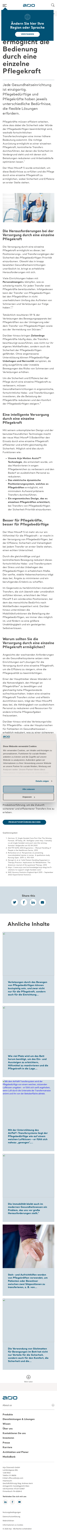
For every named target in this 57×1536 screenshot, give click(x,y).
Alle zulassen (28, 789)
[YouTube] (19, 1502)
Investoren (8, 1438)
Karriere (7, 1448)
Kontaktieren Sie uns (14, 1433)
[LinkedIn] (5, 1502)
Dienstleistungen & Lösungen (19, 1419)
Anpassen (27, 797)
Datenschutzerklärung (11, 1516)
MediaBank (9, 1457)
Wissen (6, 1424)
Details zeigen (42, 781)
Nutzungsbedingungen (12, 1512)
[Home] (29, 5)
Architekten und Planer (16, 1452)
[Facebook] (12, 1502)
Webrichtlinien (8, 1520)
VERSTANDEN (27, 34)
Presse (6, 1443)
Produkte (8, 1415)
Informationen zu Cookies (13, 1525)
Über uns (8, 1429)
